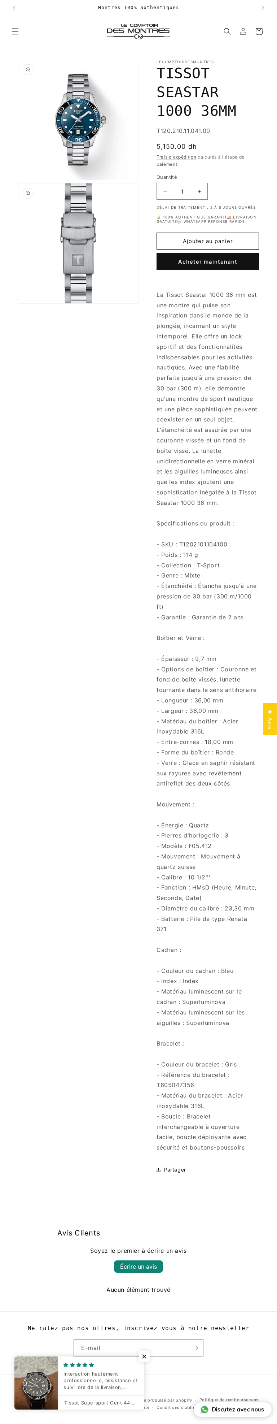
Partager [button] (175, 1170)
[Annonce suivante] (263, 8)
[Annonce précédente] (14, 8)
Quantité (167, 177)
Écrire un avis (138, 1266)
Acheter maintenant (207, 261)
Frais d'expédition (177, 157)
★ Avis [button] (270, 719)
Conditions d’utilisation (181, 1407)
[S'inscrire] (195, 1347)
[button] (15, 31)
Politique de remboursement (229, 1399)
